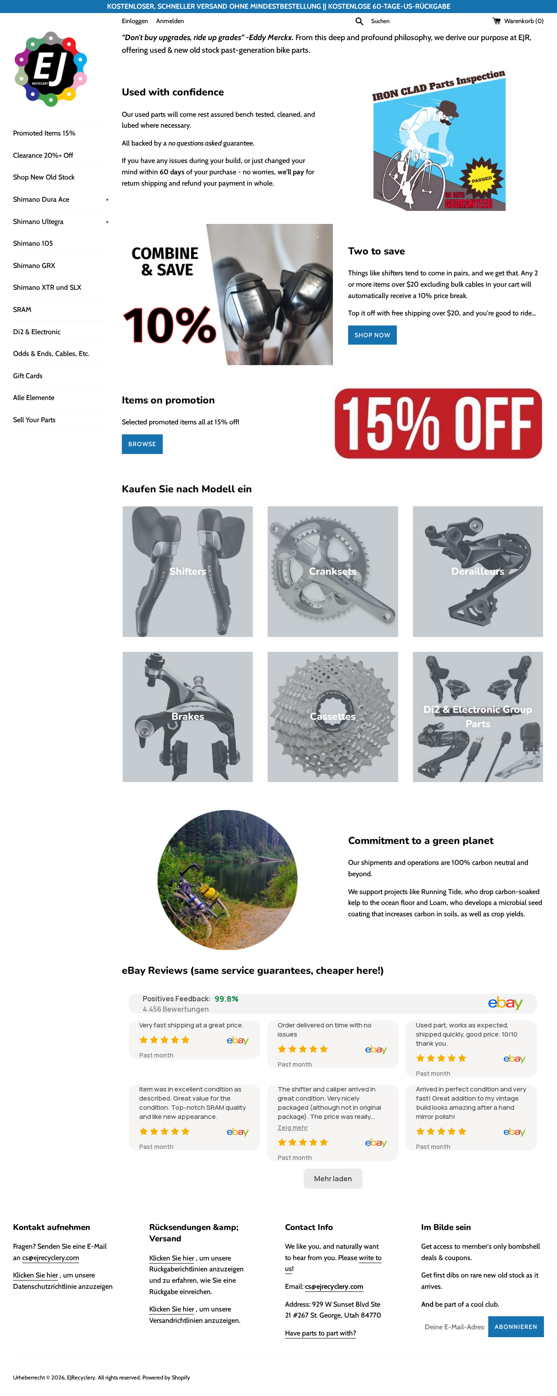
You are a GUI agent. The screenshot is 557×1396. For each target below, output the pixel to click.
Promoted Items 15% (44, 133)
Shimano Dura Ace (61, 199)
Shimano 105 (33, 243)
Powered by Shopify (166, 1377)
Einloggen (135, 21)
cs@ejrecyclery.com (50, 1258)
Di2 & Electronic (36, 332)
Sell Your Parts (34, 420)
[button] (293, 1127)
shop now (372, 335)
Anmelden (170, 21)
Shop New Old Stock (43, 177)
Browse (142, 444)
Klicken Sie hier (35, 1275)
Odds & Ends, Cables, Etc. (51, 353)
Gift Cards (28, 376)
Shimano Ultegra (61, 221)
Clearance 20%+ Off (43, 155)
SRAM (22, 309)
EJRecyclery (81, 1377)
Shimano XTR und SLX (47, 287)
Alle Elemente (33, 397)
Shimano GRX (34, 265)
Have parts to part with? (320, 1333)
